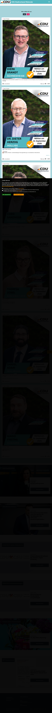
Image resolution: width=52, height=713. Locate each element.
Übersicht (21, 188)
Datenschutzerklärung (7, 186)
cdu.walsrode (7, 83)
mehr (47, 155)
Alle (24, 14)
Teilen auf (42, 83)
